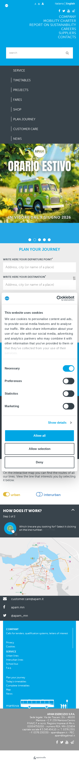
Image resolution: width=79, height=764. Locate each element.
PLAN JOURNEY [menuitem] (24, 119)
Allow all (39, 435)
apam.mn (18, 607)
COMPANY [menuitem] (67, 17)
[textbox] (39, 267)
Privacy (10, 642)
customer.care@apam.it (27, 599)
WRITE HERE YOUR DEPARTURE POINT (28, 259)
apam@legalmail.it (65, 735)
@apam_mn (19, 615)
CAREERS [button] (68, 29)
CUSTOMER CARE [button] (25, 129)
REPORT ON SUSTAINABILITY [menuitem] (52, 25)
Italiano (59, 3)
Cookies (10, 646)
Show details (57, 422)
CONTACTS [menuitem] (67, 37)
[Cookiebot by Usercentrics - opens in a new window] (56, 298)
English (70, 3)
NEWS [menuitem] (17, 138)
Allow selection (39, 448)
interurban (52, 495)
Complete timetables (17, 685)
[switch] (68, 381)
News (9, 693)
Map (8, 689)
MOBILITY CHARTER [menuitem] (59, 21)
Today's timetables (16, 681)
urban (15, 495)
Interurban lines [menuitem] (14, 659)
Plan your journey (15, 677)
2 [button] (34, 239)
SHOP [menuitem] (17, 109)
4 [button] (44, 239)
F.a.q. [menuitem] (9, 667)
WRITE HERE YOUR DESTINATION (24, 276)
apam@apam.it (59, 732)
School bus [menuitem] (12, 663)
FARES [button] (17, 99)
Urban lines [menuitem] (12, 655)
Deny (39, 462)
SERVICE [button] (19, 70)
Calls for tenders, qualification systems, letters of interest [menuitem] (37, 633)
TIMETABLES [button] (22, 80)
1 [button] (29, 239)
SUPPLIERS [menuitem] (67, 33)
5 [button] (49, 239)
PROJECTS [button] (20, 90)
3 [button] (39, 239)
